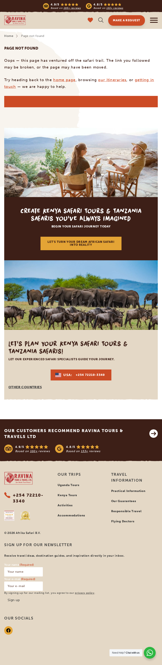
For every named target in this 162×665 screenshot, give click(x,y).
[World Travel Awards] (25, 516)
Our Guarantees (123, 501)
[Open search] (101, 20)
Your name (19, 565)
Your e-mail (19, 579)
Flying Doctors (123, 521)
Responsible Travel (126, 511)
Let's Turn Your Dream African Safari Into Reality (80, 243)
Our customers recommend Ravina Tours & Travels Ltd (63, 433)
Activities (65, 505)
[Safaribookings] (9, 516)
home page (64, 80)
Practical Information (128, 491)
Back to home (81, 101)
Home (9, 36)
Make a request (126, 20)
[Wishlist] (90, 20)
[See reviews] (81, 449)
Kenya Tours (67, 495)
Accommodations (71, 515)
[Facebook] (8, 630)
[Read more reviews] (83, 6)
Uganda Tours (68, 485)
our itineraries (112, 80)
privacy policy (84, 592)
